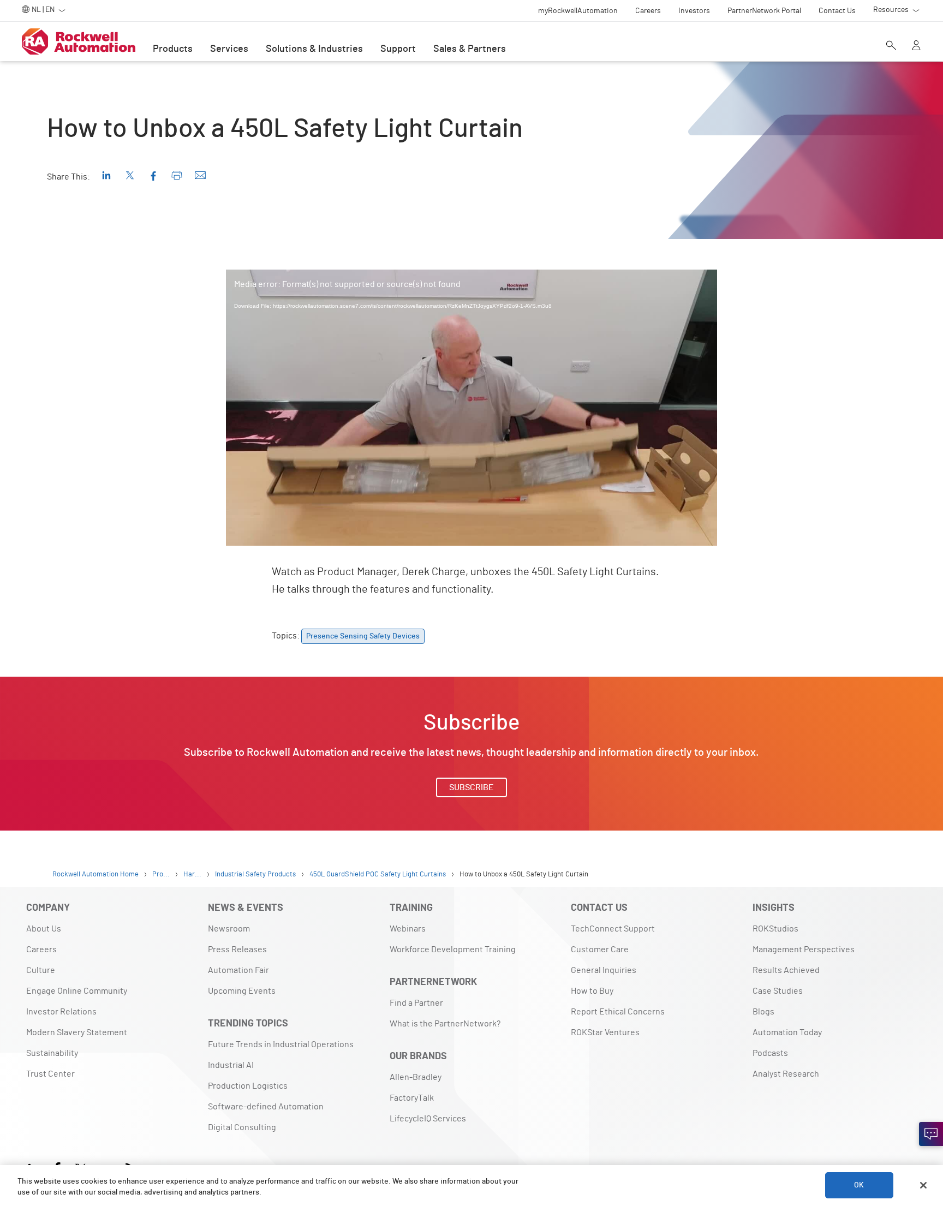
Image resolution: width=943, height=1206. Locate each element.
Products (173, 49)
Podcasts (770, 1053)
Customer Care (600, 949)
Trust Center (50, 1074)
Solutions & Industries (314, 49)
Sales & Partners (469, 49)
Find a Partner (416, 1003)
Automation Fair (238, 970)
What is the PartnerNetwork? (445, 1023)
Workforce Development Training (453, 949)
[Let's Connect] (931, 1134)
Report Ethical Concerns (618, 1011)
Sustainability (52, 1053)
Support (398, 49)
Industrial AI (231, 1065)
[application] (471, 408)
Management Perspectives (804, 949)
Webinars (408, 928)
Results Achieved (786, 970)
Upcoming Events (242, 991)
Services (229, 49)
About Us (43, 928)
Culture (40, 970)
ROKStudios (775, 928)
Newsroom (229, 928)
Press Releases (237, 949)
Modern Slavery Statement (76, 1032)
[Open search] (891, 46)
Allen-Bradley (415, 1077)
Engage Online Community (76, 991)
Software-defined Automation (266, 1106)
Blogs (763, 1011)
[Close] (923, 1185)
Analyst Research (786, 1074)
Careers (41, 949)
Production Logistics (248, 1086)
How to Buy (592, 991)
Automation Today (787, 1032)
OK (859, 1185)
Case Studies (778, 991)
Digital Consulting (242, 1127)
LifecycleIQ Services (428, 1118)
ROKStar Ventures (605, 1032)
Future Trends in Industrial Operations (281, 1044)
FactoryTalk (412, 1098)
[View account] (916, 46)
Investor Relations (61, 1011)
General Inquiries (603, 970)
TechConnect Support (613, 928)
